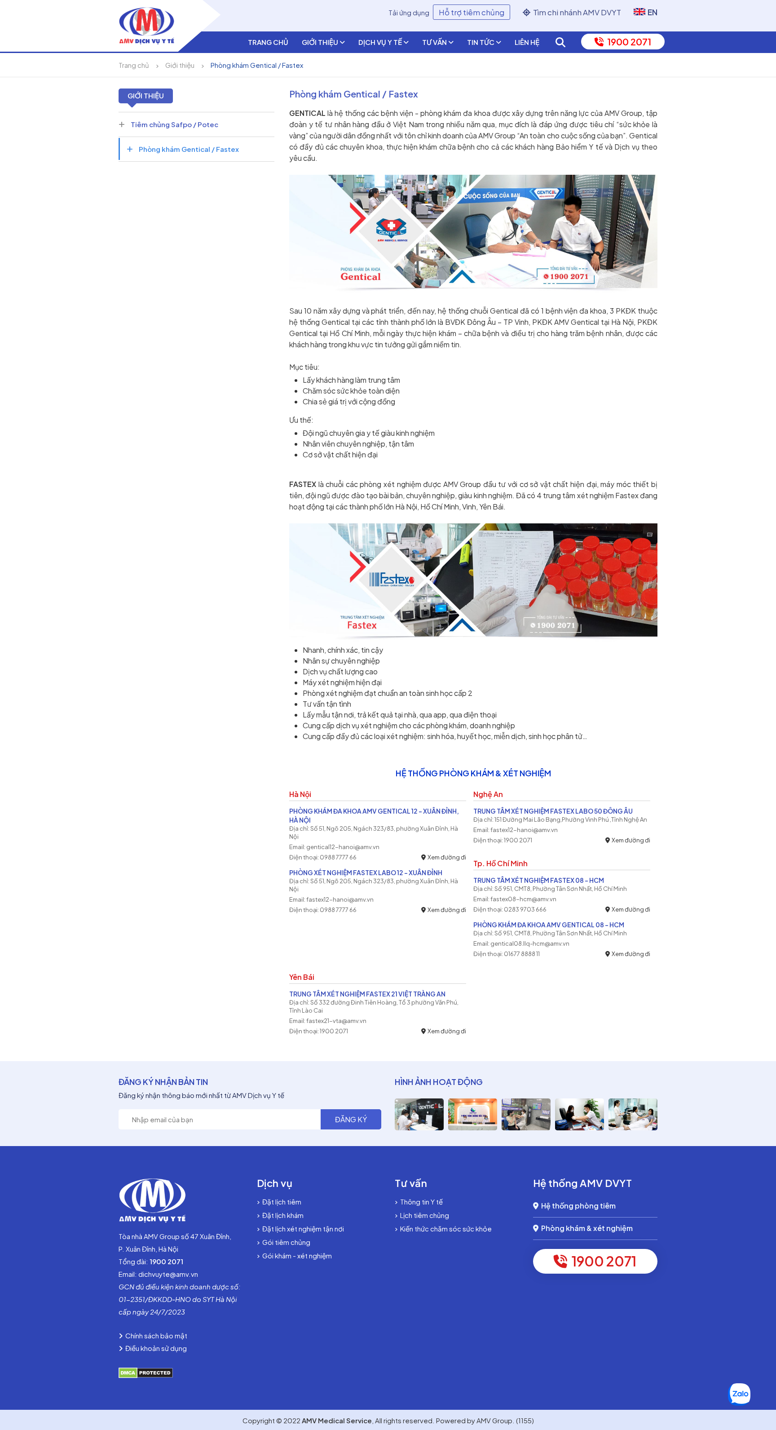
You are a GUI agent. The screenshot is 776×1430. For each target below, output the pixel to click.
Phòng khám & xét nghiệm (585, 1228)
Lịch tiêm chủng (423, 1215)
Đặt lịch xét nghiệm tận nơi (302, 1228)
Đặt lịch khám (282, 1215)
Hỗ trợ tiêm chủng (471, 12)
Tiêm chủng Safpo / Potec (173, 124)
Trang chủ (268, 42)
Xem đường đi (446, 857)
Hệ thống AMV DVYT (582, 1183)
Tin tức (481, 42)
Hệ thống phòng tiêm (577, 1205)
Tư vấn (435, 42)
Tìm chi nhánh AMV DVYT (575, 12)
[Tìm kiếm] (560, 42)
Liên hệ (527, 42)
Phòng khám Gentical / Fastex (257, 65)
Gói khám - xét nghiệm (296, 1255)
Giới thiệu (321, 42)
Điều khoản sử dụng (155, 1348)
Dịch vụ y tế (380, 42)
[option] (419, 1114)
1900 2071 (627, 41)
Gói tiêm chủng (285, 1242)
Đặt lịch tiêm (280, 1201)
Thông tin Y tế (420, 1201)
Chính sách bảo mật (155, 1335)
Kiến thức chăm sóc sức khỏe (444, 1228)
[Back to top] (761, 1351)
